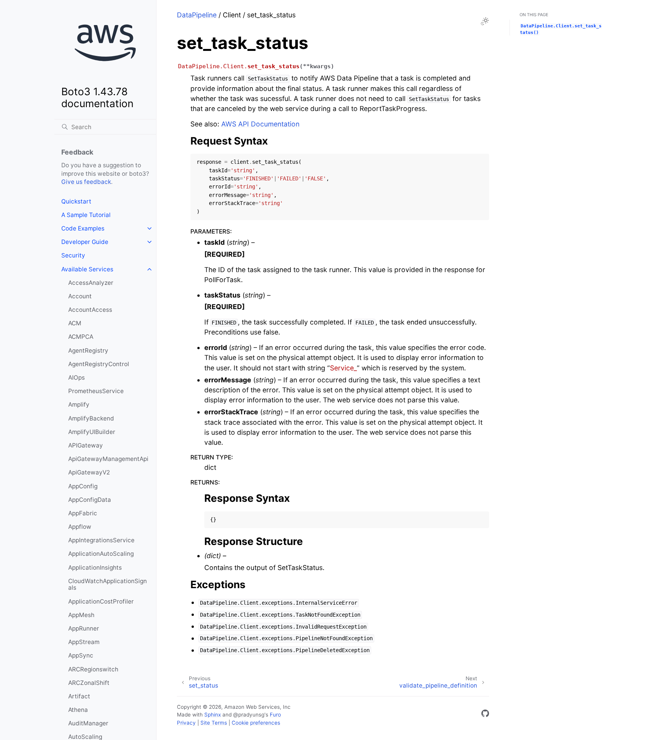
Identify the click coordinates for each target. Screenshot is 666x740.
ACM (74, 323)
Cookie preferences (256, 723)
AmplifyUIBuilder (91, 432)
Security (73, 255)
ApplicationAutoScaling (101, 553)
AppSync (80, 655)
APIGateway (85, 445)
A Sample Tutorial (86, 215)
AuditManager (88, 723)
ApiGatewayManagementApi (108, 458)
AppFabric (82, 513)
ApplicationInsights (95, 567)
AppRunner (83, 628)
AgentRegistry (88, 350)
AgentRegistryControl (98, 364)
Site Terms (213, 723)
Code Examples (82, 228)
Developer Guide (84, 242)
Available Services (87, 269)
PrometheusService (96, 391)
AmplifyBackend (91, 418)
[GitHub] (485, 715)
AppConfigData (89, 499)
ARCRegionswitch (93, 669)
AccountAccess (90, 309)
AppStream (83, 642)
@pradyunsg (248, 714)
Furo (275, 714)
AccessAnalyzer (90, 282)
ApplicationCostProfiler (101, 601)
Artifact (79, 696)
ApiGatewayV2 (89, 472)
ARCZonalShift (88, 682)
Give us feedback (86, 181)
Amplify (78, 404)
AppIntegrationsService (101, 540)
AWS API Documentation (260, 124)
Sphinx (212, 714)
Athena (78, 709)
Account (80, 296)
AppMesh (81, 615)
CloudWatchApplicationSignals (107, 584)
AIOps (76, 377)
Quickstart (76, 201)
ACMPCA (80, 336)
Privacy (186, 723)
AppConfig (83, 486)
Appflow (79, 526)
